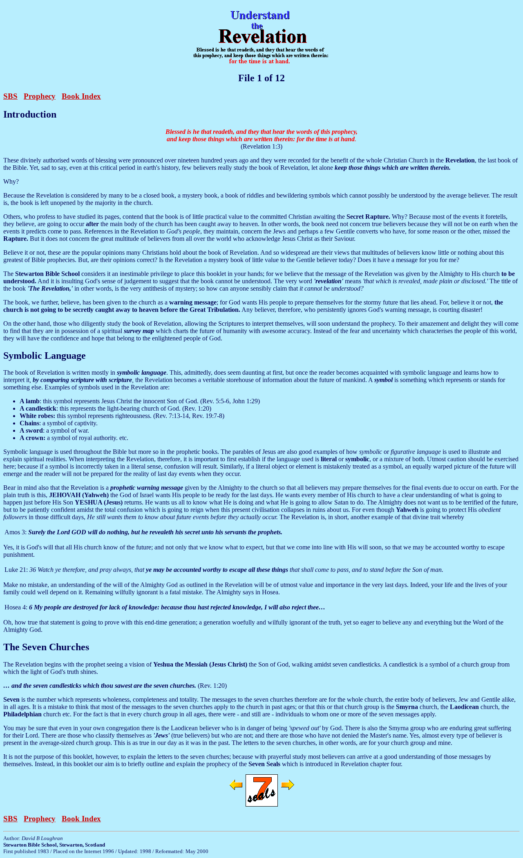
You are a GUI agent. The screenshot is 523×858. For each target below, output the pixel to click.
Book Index (81, 96)
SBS (10, 96)
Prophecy (40, 96)
